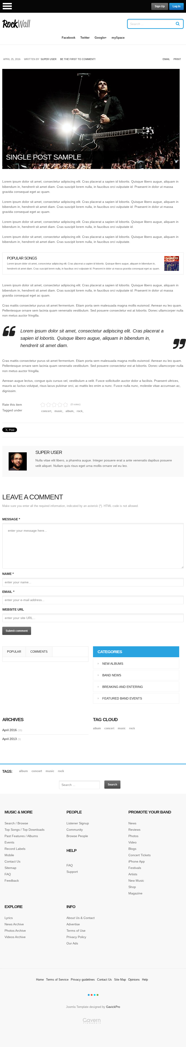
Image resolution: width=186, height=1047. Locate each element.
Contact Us (12, 861)
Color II (92, 995)
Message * (11, 519)
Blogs (132, 849)
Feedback (12, 880)
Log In (176, 6)
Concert (46, 411)
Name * (8, 574)
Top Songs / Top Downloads (24, 829)
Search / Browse (16, 823)
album (69, 411)
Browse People (77, 836)
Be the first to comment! (77, 59)
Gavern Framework (93, 1032)
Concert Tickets (139, 855)
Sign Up (160, 6)
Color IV (97, 995)
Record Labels (15, 849)
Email (166, 59)
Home (40, 979)
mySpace (118, 37)
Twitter (85, 37)
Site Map (120, 979)
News (132, 823)
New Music (136, 880)
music (58, 411)
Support (72, 871)
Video (132, 842)
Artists (132, 874)
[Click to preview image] (93, 119)
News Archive (14, 924)
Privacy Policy (76, 937)
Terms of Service (57, 979)
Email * (8, 592)
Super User (48, 59)
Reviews (134, 829)
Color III (94, 995)
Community (74, 829)
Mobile (9, 855)
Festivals (134, 868)
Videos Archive (15, 937)
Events (9, 842)
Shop (132, 887)
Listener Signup (77, 823)
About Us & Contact (80, 918)
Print (177, 59)
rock (80, 411)
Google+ (101, 37)
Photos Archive (15, 930)
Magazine (135, 893)
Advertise (73, 924)
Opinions (134, 979)
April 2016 (12, 730)
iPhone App (136, 861)
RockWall (16, 24)
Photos (133, 836)
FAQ (8, 874)
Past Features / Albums (21, 836)
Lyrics (9, 918)
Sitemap (10, 868)
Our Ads (72, 943)
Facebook (68, 37)
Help (145, 979)
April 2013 (11, 739)
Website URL (13, 609)
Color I (89, 995)
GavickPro (113, 1007)
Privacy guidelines (83, 979)
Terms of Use (76, 930)
